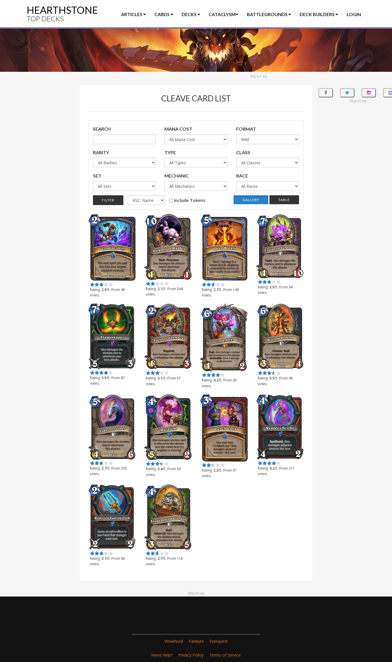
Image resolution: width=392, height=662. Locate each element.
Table (284, 200)
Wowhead (173, 641)
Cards (162, 14)
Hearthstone (62, 13)
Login (354, 14)
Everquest (218, 641)
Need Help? (161, 655)
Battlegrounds (267, 14)
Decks (189, 14)
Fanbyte (196, 641)
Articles (132, 14)
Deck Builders (317, 14)
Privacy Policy (190, 655)
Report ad (258, 76)
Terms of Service (225, 655)
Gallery (250, 200)
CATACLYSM (222, 14)
